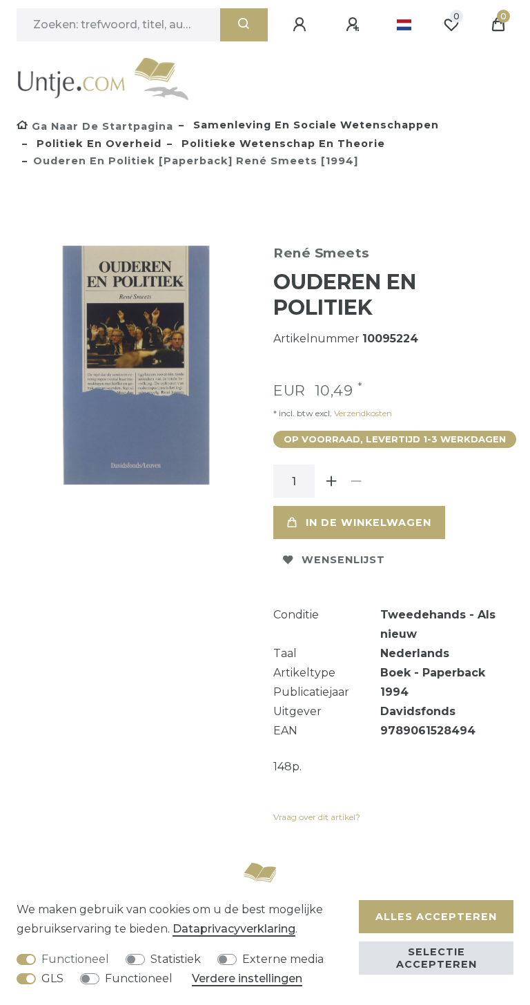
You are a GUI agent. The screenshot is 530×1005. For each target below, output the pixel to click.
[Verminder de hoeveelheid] (356, 481)
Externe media (283, 959)
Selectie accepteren (436, 958)
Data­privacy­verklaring (234, 928)
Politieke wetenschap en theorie (281, 143)
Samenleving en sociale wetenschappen (314, 125)
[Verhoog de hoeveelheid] (331, 481)
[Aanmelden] (301, 25)
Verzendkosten (362, 413)
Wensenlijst (343, 560)
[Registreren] (354, 25)
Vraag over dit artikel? (316, 817)
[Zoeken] (244, 24)
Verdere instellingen (247, 978)
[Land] (404, 25)
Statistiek (175, 959)
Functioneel (75, 959)
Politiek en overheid (97, 143)
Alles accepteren (436, 916)
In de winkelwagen (368, 522)
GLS (52, 978)
